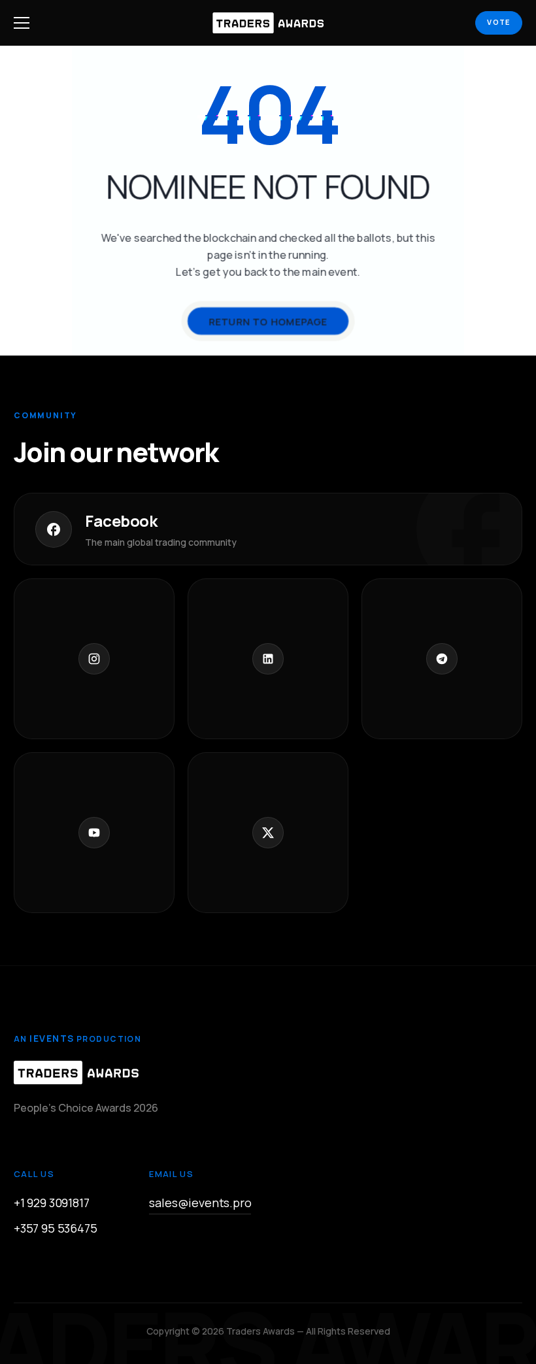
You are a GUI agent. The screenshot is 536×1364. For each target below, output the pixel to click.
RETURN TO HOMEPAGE (268, 321)
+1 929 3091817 (51, 1202)
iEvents (51, 1038)
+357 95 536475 (55, 1228)
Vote (498, 22)
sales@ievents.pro (200, 1202)
